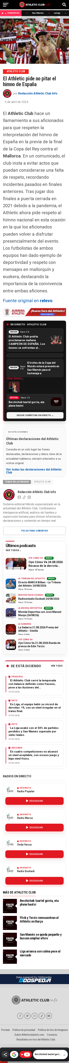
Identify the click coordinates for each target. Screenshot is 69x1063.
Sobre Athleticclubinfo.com (29, 1034)
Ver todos (12, 550)
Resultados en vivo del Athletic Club (36, 1039)
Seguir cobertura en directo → (35, 415)
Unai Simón (14, 378)
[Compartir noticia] (5, 1054)
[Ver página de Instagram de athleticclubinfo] (34, 1016)
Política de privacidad (24, 1030)
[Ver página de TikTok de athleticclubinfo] (42, 1016)
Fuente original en (27, 300)
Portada (5, 1030)
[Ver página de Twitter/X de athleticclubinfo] (27, 1016)
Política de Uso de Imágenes (53, 1030)
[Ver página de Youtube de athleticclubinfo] (49, 1016)
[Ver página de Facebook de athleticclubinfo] (20, 1016)
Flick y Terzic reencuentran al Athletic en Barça (39, 919)
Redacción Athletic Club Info (37, 93)
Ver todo (57, 666)
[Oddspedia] (34, 980)
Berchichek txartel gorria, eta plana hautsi (39, 902)
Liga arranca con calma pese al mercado (40, 953)
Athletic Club (42, 481)
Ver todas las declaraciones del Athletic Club (34, 471)
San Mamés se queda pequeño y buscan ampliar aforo (41, 936)
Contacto (52, 1034)
